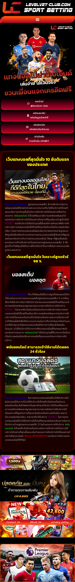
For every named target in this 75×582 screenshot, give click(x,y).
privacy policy (60, 522)
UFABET (9, 309)
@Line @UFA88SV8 (36, 436)
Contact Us (13, 522)
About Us (36, 522)
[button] (38, 19)
